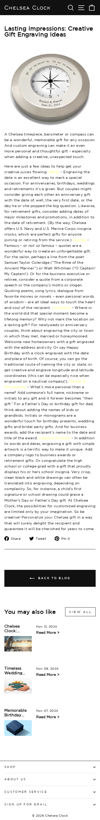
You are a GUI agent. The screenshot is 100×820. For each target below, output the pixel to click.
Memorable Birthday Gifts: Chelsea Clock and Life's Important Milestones (18, 713)
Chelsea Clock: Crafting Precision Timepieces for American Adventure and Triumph (17, 628)
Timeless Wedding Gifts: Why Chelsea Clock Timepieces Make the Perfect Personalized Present (17, 671)
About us (15, 779)
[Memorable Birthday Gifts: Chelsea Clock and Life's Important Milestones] (18, 728)
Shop (10, 766)
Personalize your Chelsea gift (49, 517)
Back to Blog (54, 578)
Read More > (47, 632)
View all (80, 611)
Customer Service (25, 791)
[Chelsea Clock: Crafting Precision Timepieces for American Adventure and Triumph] (18, 643)
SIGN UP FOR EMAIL (25, 804)
